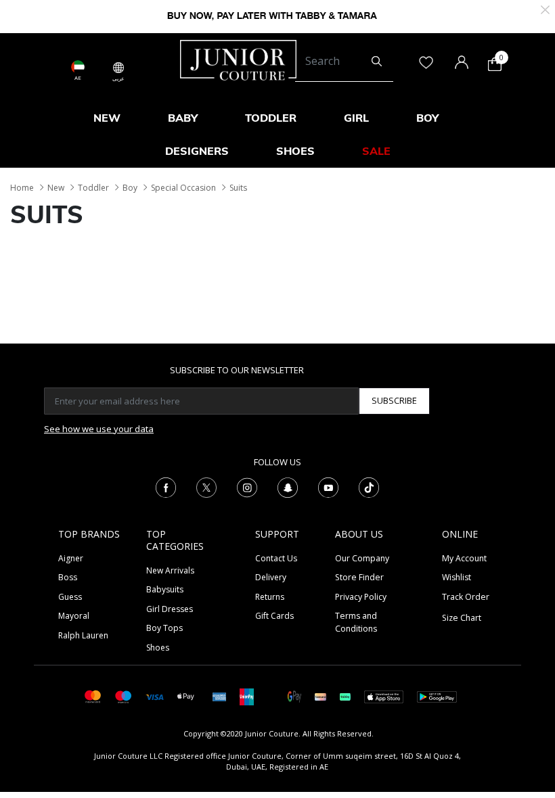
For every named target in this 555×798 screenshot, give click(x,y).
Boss (67, 577)
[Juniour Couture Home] (238, 58)
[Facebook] (166, 486)
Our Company (362, 558)
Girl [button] (356, 117)
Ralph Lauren (83, 635)
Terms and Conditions (356, 622)
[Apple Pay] (186, 695)
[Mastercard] (93, 695)
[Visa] (154, 696)
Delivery (270, 577)
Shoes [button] (295, 151)
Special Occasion (183, 187)
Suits (238, 187)
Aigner (70, 558)
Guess (70, 597)
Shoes (157, 647)
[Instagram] (247, 486)
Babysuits (164, 589)
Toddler (93, 187)
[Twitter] (206, 486)
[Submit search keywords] (376, 61)
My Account (464, 558)
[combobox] (344, 61)
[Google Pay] (294, 695)
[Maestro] (123, 695)
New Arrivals (170, 570)
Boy (130, 187)
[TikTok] (369, 486)
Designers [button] (197, 151)
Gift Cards (274, 615)
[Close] (545, 8)
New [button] (106, 117)
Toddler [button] (270, 117)
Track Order (465, 597)
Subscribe (394, 400)
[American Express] (219, 695)
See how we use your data (99, 429)
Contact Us (276, 558)
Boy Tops (164, 628)
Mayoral (73, 615)
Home (22, 187)
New (55, 187)
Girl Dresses (169, 609)
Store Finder (359, 577)
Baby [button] (183, 117)
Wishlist (456, 577)
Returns (269, 597)
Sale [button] (376, 151)
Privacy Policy (360, 597)
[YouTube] (328, 486)
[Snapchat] (288, 486)
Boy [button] (427, 117)
